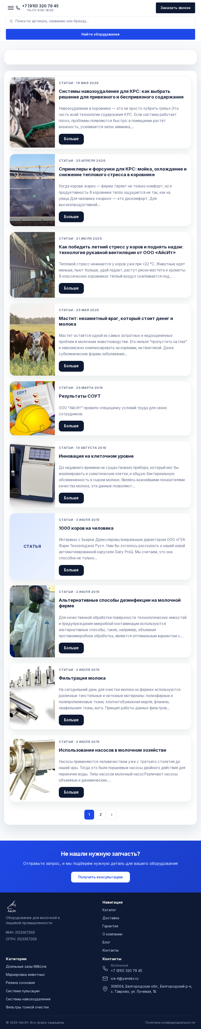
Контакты (110, 950)
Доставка (110, 918)
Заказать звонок (175, 8)
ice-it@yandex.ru (124, 978)
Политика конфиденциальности (170, 1022)
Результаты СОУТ (80, 396)
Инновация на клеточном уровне (96, 456)
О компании (112, 934)
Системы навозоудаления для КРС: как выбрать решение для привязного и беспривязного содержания (121, 93)
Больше (71, 138)
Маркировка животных (25, 974)
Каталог (109, 910)
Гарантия (110, 926)
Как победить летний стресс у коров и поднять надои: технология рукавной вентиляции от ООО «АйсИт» (121, 249)
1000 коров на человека (86, 528)
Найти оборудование (100, 34)
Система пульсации (22, 991)
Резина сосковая (20, 982)
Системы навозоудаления (28, 999)
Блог (106, 942)
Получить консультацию (100, 877)
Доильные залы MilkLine (26, 966)
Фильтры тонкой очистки (27, 1007)
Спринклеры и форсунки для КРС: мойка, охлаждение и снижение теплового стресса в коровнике (123, 171)
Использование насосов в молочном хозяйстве (112, 750)
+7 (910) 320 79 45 (126, 970)
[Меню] (11, 8)
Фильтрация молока (82, 678)
